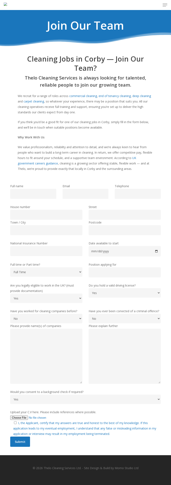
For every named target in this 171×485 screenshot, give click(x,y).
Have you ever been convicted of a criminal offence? (124, 311)
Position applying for (102, 264)
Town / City (18, 222)
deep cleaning (141, 96)
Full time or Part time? (25, 264)
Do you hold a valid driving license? (112, 285)
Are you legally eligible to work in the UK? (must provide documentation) (42, 288)
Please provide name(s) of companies (35, 326)
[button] (165, 5)
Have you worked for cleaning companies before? (43, 311)
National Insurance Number (29, 243)
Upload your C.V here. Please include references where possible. (53, 412)
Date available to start (104, 243)
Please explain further (103, 326)
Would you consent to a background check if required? (46, 392)
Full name (16, 186)
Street (93, 207)
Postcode (95, 222)
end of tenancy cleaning (115, 96)
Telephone (122, 186)
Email (66, 186)
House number (20, 207)
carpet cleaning (34, 101)
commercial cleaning (83, 96)
